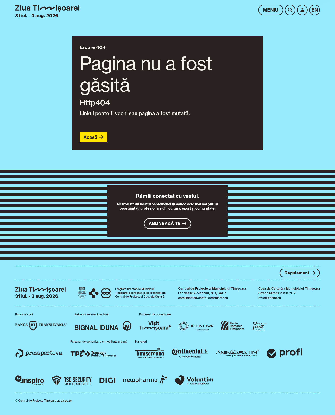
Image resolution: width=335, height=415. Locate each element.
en (314, 10)
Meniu (270, 10)
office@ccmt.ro (269, 298)
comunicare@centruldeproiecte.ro (203, 298)
